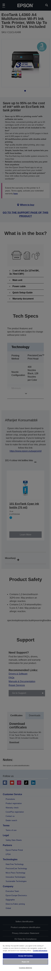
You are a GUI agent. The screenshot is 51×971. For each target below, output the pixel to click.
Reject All (25, 962)
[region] (25, 956)
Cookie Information (40, 950)
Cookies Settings (25, 968)
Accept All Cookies (25, 956)
